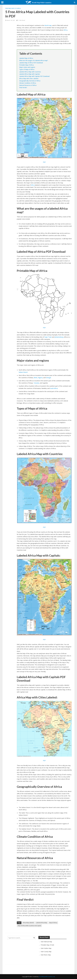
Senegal (48, 377)
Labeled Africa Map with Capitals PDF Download (34, 76)
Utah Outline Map (46, 948)
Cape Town (48, 337)
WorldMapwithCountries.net (47, 976)
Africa (65, 30)
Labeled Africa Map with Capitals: (29, 74)
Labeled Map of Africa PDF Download (31, 63)
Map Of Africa (53, 922)
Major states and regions (27, 67)
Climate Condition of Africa (27, 83)
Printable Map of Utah (47, 945)
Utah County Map (46, 951)
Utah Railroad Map (46, 942)
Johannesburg (59, 337)
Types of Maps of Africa (26, 69)
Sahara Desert (23, 372)
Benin (35, 377)
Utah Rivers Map (46, 955)
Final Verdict (23, 87)
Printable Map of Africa (26, 65)
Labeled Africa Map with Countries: (30, 72)
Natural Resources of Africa (27, 85)
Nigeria (40, 377)
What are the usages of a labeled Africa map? (33, 60)
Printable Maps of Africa (13, 8)
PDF (44, 162)
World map (48, 25)
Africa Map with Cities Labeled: (28, 78)
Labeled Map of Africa (26, 58)
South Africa (54, 388)
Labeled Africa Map (41, 922)
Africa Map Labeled (28, 922)
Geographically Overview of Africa (29, 81)
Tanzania (36, 383)
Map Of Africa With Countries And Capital (29, 925)
